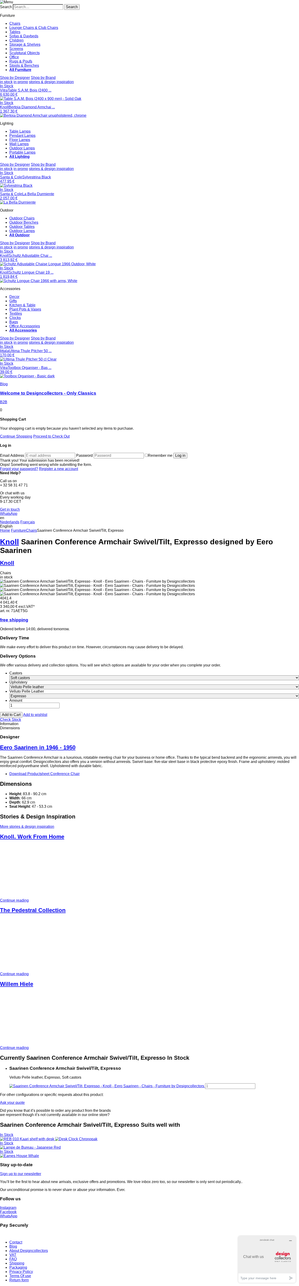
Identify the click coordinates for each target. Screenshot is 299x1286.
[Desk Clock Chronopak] (76, 1139)
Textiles (15, 313)
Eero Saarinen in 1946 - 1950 (37, 747)
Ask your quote (12, 1103)
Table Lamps (20, 131)
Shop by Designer (15, 78)
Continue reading (14, 900)
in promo (21, 82)
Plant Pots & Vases (25, 309)
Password (84, 455)
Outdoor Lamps (22, 148)
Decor (14, 297)
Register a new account (58, 469)
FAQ (13, 1259)
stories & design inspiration (51, 82)
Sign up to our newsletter (20, 1174)
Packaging (18, 1267)
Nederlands (9, 522)
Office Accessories (24, 326)
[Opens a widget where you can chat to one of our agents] (267, 1259)
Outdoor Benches (23, 222)
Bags (13, 322)
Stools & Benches (24, 65)
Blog (13, 1246)
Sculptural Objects (24, 53)
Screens (16, 49)
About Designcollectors (28, 1251)
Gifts (13, 301)
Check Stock (10, 720)
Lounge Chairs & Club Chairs (33, 28)
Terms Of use (20, 1276)
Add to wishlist (35, 715)
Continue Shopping (16, 436)
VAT (12, 1255)
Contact (15, 1242)
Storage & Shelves (24, 44)
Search (6, 7)
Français (27, 522)
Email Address (12, 455)
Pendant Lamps (22, 136)
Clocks (15, 318)
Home (5, 530)
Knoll (9, 542)
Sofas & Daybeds (23, 36)
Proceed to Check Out (51, 436)
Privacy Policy (21, 1272)
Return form (19, 1280)
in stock (6, 82)
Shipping (16, 1263)
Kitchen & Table (22, 305)
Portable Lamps (22, 152)
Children (16, 40)
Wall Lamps (19, 144)
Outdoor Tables (22, 227)
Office (14, 57)
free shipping (14, 619)
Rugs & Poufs (20, 61)
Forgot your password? (19, 469)
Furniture (18, 530)
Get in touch (10, 509)
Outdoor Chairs (22, 218)
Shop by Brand (43, 78)
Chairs (14, 23)
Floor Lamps (19, 140)
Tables (14, 32)
